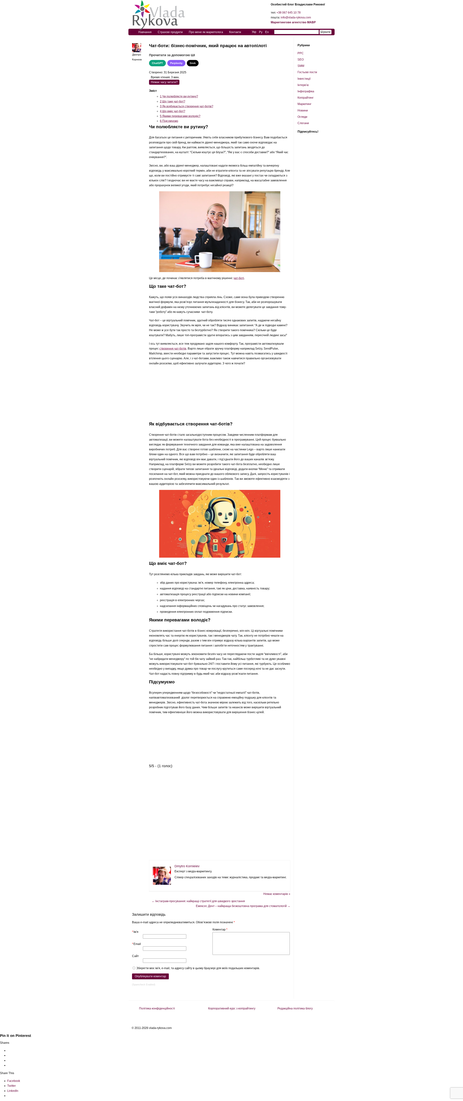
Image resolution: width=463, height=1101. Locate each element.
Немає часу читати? (164, 82)
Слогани (303, 123)
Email (136, 943)
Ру (260, 32)
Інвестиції (304, 78)
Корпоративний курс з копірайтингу (231, 1008)
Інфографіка (306, 91)
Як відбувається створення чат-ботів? (186, 106)
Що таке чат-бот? (172, 101)
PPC (301, 53)
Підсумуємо (169, 120)
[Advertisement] (219, 394)
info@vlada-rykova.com (296, 17)
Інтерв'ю (303, 85)
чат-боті (238, 278)
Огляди (302, 116)
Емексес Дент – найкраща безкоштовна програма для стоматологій (243, 906)
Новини (303, 110)
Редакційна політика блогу (295, 1008)
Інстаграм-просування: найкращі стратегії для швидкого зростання (198, 901)
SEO (301, 59)
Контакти (235, 32)
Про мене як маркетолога (206, 32)
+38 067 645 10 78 (289, 12)
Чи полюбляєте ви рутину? (179, 96)
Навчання (145, 32)
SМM (301, 65)
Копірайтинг (306, 97)
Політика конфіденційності (157, 1008)
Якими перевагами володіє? (180, 116)
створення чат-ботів (172, 348)
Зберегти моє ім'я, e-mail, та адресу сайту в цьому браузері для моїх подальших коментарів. (198, 968)
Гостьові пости (307, 72)
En (267, 32)
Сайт (135, 956)
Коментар (220, 929)
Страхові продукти (170, 32)
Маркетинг (304, 103)
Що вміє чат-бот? (172, 111)
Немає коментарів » (276, 893)
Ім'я (135, 931)
